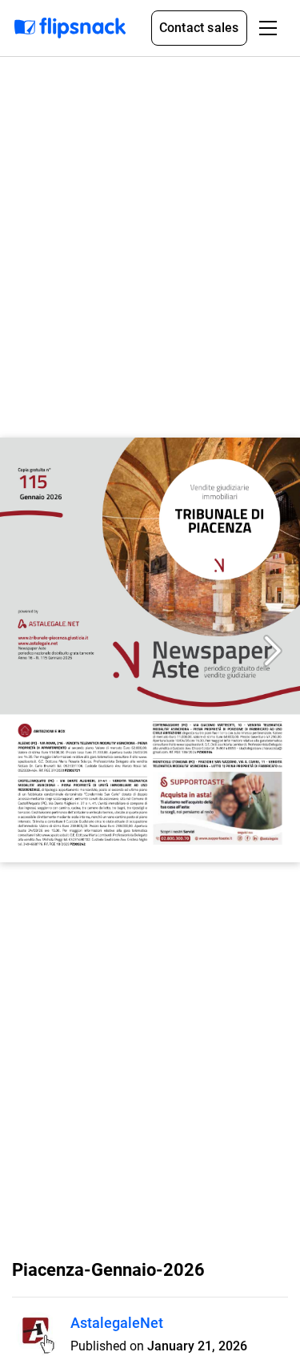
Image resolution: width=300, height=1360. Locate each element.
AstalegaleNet (116, 1322)
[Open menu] (268, 28)
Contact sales (199, 27)
